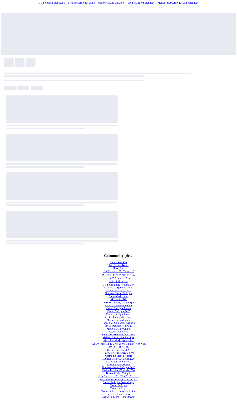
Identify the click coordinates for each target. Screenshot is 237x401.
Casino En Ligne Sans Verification (118, 391)
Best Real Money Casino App (118, 302)
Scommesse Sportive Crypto (118, 287)
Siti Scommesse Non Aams (118, 325)
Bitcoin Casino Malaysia (118, 373)
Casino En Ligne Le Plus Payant (118, 397)
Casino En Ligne (118, 385)
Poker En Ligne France (118, 394)
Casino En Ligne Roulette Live (118, 284)
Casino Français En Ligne (118, 317)
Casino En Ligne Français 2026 (118, 370)
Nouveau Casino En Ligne (118, 293)
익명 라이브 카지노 (118, 346)
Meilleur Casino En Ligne (81, 2)
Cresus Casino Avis (118, 296)
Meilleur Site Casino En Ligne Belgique (178, 2)
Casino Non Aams (118, 331)
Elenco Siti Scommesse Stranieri (118, 334)
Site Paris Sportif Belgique (141, 2)
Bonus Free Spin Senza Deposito (118, 323)
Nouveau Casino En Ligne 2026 (118, 367)
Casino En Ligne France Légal (118, 382)
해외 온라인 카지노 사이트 (118, 340)
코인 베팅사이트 (118, 281)
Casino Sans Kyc (118, 262)
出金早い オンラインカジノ (118, 271)
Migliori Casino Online (118, 320)
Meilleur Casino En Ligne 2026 (118, 358)
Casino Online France (118, 364)
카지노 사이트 (118, 299)
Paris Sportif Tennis (118, 265)
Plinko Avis (118, 268)
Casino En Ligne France (118, 308)
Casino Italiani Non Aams (52, 2)
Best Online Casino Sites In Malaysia (119, 379)
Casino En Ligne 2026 (118, 311)
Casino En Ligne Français (118, 355)
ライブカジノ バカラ (118, 278)
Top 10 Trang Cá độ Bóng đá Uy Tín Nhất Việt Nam (118, 343)
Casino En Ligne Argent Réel (119, 352)
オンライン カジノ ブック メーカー (118, 376)
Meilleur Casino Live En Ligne (118, 337)
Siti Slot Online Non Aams (118, 305)
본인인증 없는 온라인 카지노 (118, 274)
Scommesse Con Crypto (118, 290)
